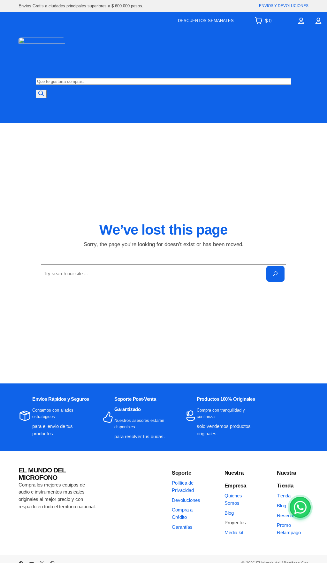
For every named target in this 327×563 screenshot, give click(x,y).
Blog (229, 513)
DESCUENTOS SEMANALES (206, 20)
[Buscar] (41, 94)
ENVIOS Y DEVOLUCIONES (283, 6)
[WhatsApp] (300, 507)
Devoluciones (186, 500)
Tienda (284, 495)
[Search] (275, 274)
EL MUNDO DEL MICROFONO (42, 473)
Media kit (233, 532)
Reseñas (286, 515)
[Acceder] (301, 20)
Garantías (182, 527)
